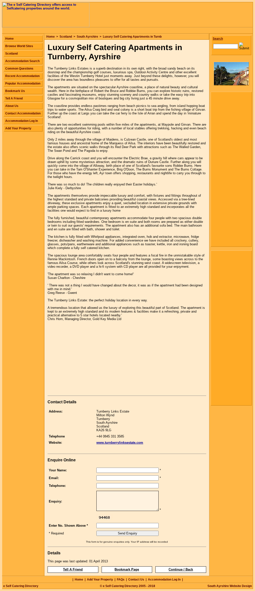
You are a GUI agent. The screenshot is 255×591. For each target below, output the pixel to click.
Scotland (66, 36)
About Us (11, 106)
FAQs (121, 579)
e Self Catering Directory (20, 586)
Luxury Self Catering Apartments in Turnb (132, 36)
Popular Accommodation (22, 83)
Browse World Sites (19, 46)
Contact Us (136, 579)
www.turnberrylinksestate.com (119, 442)
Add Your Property (18, 128)
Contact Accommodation (23, 113)
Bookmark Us (15, 91)
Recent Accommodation (22, 76)
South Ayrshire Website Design (229, 586)
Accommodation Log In (21, 121)
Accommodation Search (22, 61)
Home (50, 36)
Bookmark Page (127, 569)
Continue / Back (181, 569)
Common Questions (19, 68)
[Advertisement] (89, 359)
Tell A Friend (73, 569)
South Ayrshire (87, 36)
